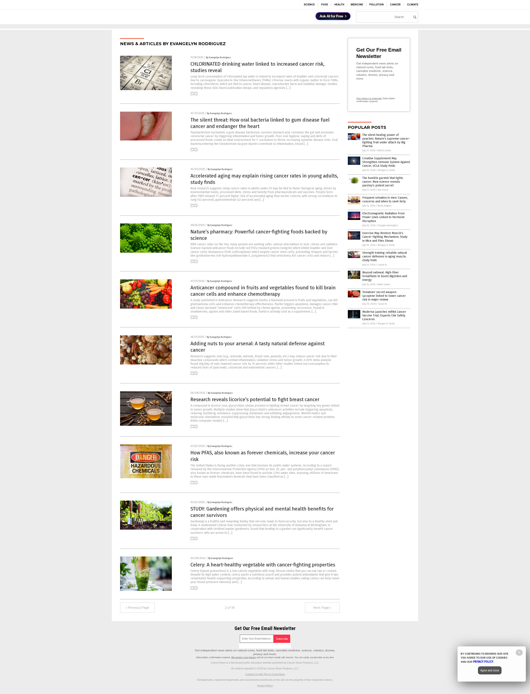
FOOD (324, 4)
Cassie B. (382, 264)
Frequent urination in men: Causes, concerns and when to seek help (385, 199)
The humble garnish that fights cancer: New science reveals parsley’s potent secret (382, 181)
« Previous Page (137, 608)
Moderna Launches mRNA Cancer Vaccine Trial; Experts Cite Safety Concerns (384, 315)
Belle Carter (384, 284)
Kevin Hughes (384, 205)
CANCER (395, 4)
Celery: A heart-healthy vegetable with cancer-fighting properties (262, 565)
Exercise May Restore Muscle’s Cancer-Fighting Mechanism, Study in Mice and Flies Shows (384, 236)
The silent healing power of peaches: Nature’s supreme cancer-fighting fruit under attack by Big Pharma (386, 140)
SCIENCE (309, 4)
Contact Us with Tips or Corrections (265, 674)
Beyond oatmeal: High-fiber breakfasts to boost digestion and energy (384, 276)
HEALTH (339, 4)
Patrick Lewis (384, 150)
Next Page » (322, 608)
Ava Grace (383, 189)
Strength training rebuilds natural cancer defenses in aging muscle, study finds (384, 256)
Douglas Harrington (388, 225)
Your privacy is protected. (369, 98)
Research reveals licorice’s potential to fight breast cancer (254, 399)
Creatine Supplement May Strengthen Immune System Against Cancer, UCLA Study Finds (386, 162)
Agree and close (489, 670)
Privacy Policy (265, 685)
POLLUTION (376, 4)
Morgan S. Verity (386, 170)
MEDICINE (357, 4)
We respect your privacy (243, 657)
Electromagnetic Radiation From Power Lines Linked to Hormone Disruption (383, 217)
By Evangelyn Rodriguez (218, 57)
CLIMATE (412, 4)
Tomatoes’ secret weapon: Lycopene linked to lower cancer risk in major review (384, 295)
